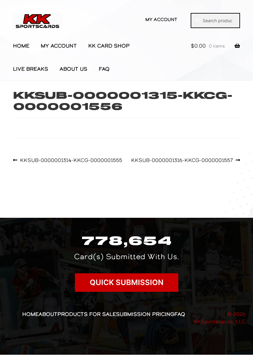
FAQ (104, 68)
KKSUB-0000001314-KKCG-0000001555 (71, 160)
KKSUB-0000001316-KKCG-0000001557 (182, 160)
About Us (73, 68)
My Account (161, 19)
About (48, 314)
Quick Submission (127, 282)
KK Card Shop (109, 45)
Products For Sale (86, 314)
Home (21, 45)
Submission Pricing (145, 314)
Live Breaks (30, 68)
